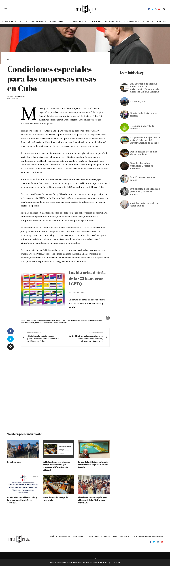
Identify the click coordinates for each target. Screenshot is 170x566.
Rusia (37, 323)
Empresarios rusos (79, 321)
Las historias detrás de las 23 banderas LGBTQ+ (87, 278)
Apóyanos (124, 536)
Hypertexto (56, 21)
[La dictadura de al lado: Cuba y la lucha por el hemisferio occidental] (23, 484)
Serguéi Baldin (60, 323)
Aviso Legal (78, 536)
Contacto (105, 536)
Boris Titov (31, 321)
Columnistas (37, 21)
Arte (22, 21)
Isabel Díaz (78, 292)
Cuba (9, 59)
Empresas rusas (95, 321)
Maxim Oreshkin (27, 323)
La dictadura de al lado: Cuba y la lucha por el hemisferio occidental (22, 500)
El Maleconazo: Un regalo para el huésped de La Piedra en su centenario (93, 500)
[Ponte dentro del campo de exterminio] (58, 484)
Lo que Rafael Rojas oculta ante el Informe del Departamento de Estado (93, 464)
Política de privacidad (60, 536)
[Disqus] (58, 387)
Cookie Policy (104, 562)
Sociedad (96, 21)
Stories (147, 21)
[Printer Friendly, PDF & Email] (108, 317)
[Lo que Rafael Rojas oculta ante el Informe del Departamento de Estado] (94, 449)
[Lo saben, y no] (23, 449)
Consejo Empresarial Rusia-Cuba (51, 321)
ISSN (115, 536)
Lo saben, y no (14, 462)
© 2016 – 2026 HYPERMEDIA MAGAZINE (147, 536)
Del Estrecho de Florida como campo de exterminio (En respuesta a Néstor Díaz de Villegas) (56, 466)
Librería (161, 21)
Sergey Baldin (47, 323)
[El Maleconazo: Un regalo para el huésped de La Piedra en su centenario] (94, 484)
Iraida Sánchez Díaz (17, 96)
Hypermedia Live (77, 21)
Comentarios (93, 536)
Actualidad (8, 21)
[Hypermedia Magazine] (85, 9)
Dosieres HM (111, 21)
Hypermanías (130, 21)
